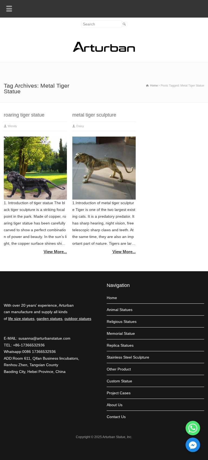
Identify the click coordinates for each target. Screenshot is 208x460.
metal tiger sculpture (94, 115)
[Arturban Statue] (104, 50)
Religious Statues (121, 321)
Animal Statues (119, 309)
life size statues (21, 318)
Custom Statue (119, 381)
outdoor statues (77, 318)
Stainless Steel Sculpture (128, 357)
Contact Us (116, 417)
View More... (55, 251)
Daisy (80, 126)
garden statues (49, 318)
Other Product (119, 369)
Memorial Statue (121, 333)
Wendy (12, 126)
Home (112, 298)
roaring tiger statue (24, 115)
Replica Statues (120, 345)
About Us (114, 405)
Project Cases (119, 393)
